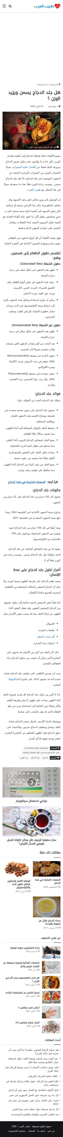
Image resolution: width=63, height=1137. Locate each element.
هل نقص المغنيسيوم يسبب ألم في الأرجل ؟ (22, 979)
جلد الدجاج (35, 758)
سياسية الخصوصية (17, 1131)
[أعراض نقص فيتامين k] (51, 1012)
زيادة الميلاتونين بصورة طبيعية (24, 948)
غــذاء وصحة (42, 84)
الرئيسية (54, 84)
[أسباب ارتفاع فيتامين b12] (51, 1027)
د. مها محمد (53, 106)
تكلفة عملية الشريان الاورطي (43, 1076)
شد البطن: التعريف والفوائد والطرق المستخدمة (34, 1114)
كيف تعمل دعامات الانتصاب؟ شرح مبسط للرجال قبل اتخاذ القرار (31, 1069)
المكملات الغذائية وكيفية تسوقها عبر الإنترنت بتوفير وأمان (21, 964)
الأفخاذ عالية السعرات (24, 167)
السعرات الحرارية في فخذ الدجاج (47, 881)
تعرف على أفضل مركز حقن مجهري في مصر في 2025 (33, 1102)
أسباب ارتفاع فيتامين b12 (27, 1022)
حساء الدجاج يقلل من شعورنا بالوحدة (49, 922)
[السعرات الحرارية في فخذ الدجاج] (47, 869)
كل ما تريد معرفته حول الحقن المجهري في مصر (33, 1095)
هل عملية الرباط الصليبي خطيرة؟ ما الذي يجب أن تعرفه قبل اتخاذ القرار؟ (33, 1052)
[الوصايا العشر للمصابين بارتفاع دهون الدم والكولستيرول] (16, 869)
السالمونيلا (14, 679)
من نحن (51, 1131)
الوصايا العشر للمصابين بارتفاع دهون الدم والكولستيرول (18, 884)
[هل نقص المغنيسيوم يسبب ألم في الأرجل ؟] (51, 982)
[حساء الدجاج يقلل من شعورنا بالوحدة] (47, 907)
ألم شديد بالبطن (46, 636)
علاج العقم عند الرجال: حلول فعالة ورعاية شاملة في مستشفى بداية (32, 1083)
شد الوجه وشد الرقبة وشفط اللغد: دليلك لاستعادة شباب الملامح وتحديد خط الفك (33, 1060)
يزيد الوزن (24, 758)
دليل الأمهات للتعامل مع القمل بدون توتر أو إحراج (33, 1090)
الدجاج (45, 758)
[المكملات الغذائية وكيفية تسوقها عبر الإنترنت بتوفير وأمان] (51, 967)
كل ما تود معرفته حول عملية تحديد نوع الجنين (35, 1109)
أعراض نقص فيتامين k (28, 1008)
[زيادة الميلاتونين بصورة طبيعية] (51, 952)
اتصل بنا (41, 1131)
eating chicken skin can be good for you (41, 752)
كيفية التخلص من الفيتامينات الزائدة (22, 993)
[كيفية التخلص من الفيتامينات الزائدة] (51, 997)
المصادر (31, 1131)
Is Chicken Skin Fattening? (36, 748)
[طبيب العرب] (47, 6)
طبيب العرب (34, 189)
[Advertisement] (31, 48)
